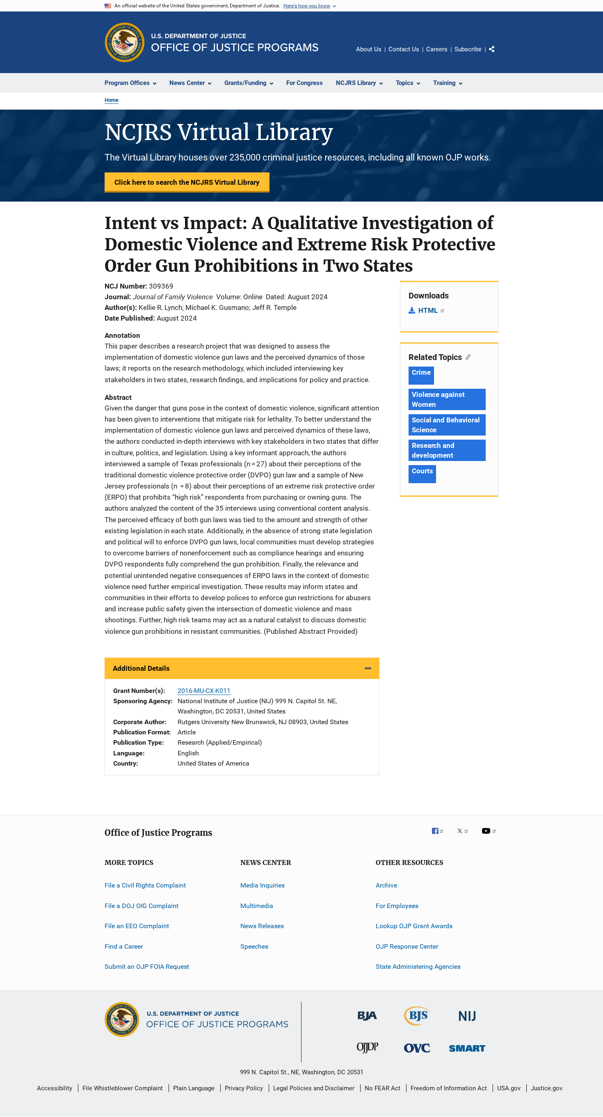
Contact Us (403, 49)
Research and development (433, 450)
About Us (368, 49)
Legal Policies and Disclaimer (313, 1088)
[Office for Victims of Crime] (417, 1054)
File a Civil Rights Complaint (145, 885)
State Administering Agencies (418, 966)
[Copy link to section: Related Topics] (466, 356)
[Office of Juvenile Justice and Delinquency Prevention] (367, 1055)
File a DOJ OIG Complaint (141, 906)
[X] (466, 837)
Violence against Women (438, 399)
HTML (428, 310)
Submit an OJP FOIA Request (147, 966)
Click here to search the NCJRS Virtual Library (187, 182)
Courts (422, 471)
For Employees (397, 906)
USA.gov (509, 1088)
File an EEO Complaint (137, 926)
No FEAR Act (382, 1088)
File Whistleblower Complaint (122, 1088)
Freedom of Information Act (449, 1088)
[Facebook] (441, 837)
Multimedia (256, 906)
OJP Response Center (407, 946)
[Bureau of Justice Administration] (367, 1022)
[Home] (234, 42)
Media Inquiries (262, 885)
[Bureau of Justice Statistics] (417, 1027)
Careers (437, 49)
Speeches (254, 946)
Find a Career (124, 946)
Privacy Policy (244, 1088)
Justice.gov (546, 1088)
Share (498, 55)
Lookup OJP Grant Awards (414, 926)
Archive (386, 885)
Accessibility (54, 1088)
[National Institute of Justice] (467, 1022)
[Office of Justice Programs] (125, 42)
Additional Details (141, 668)
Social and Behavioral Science (446, 425)
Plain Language (194, 1088)
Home (112, 100)
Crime (421, 372)
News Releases (262, 926)
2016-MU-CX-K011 (204, 691)
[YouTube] (490, 837)
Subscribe (468, 49)
